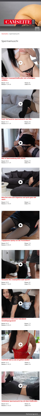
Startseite (4, 34)
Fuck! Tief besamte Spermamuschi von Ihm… (16, 119)
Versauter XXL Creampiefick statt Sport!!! (15, 280)
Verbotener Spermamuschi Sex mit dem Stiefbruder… (19, 401)
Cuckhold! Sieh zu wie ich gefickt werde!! (15, 360)
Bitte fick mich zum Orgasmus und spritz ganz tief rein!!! (18, 198)
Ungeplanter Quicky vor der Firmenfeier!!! (15, 240)
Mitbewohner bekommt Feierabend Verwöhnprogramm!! (13, 320)
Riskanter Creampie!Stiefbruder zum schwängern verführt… (18, 79)
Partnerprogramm (32, 414)
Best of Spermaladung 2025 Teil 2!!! (13, 158)
